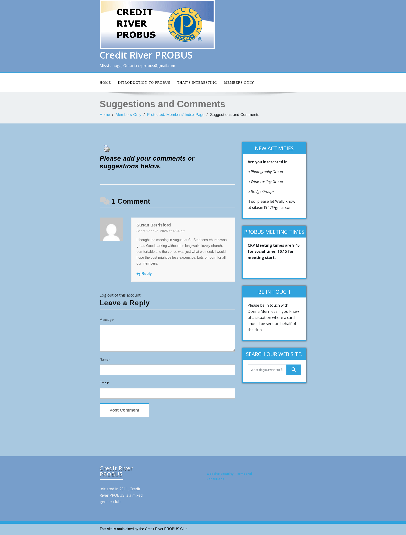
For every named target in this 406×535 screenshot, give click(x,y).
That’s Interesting (197, 82)
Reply (146, 274)
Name (104, 359)
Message (107, 319)
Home (105, 82)
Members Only (239, 82)
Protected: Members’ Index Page (175, 114)
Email (104, 383)
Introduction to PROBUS (144, 82)
